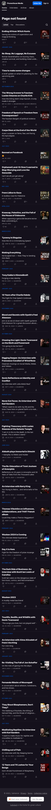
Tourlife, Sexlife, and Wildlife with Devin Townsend (18, 618)
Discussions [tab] (20, 25)
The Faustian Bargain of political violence (18, 118)
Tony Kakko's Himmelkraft (15, 275)
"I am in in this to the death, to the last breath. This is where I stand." (17, 433)
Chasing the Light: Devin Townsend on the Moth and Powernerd (19, 341)
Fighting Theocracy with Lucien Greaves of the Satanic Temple (17, 427)
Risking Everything (11, 252)
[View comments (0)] (14, 42)
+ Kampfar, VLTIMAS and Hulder (15, 454)
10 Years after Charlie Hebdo (16, 295)
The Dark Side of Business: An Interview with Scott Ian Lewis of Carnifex (18, 572)
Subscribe (37, 3)
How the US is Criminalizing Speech (16, 241)
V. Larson (19, 326)
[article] (25, 37)
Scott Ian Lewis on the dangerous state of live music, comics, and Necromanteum (19, 579)
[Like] (3, 246)
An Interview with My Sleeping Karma (17, 753)
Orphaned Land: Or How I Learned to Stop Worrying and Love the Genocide (20, 170)
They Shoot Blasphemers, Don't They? (17, 706)
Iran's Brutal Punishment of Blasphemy (18, 771)
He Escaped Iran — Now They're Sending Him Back (18, 256)
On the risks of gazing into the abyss (17, 665)
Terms (30, 793)
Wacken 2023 (9, 597)
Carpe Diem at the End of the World (19, 130)
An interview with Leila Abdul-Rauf (16, 384)
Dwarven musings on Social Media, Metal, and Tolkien (19, 365)
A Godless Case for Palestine (13, 196)
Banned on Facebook (12, 152)
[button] (4, 7)
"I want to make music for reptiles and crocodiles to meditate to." (17, 736)
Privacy (23, 793)
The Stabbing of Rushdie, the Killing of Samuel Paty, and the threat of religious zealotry (18, 711)
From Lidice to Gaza (11, 193)
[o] (45, 34)
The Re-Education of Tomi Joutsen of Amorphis (19, 467)
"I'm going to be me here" (12, 346)
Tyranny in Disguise (12, 237)
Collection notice (40, 793)
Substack (13, 805)
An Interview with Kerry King (16, 486)
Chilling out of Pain (11, 750)
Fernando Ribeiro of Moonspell (17, 682)
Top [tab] (12, 25)
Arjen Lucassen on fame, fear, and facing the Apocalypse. (18, 134)
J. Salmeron (16, 104)
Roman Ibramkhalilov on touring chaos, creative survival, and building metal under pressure (19, 57)
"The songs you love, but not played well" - (19, 623)
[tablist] (14, 24)
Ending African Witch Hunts (16, 31)
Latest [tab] (5, 25)
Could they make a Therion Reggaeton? (18, 517)
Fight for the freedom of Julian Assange (18, 552)
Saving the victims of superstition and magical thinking (17, 35)
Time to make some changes (16, 70)
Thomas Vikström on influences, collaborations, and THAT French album (18, 512)
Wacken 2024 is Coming (14, 534)
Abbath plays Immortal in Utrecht (18, 451)
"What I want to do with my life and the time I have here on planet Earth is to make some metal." (19, 408)
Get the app (37, 799)
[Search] (46, 24)
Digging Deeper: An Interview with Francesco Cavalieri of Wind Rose (19, 359)
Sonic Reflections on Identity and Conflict (18, 379)
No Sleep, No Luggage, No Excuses (19, 53)
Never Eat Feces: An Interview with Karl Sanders (19, 402)
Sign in (46, 3)
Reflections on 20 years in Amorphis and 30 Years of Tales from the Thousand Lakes (20, 473)
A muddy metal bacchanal (12, 600)
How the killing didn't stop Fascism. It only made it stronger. (19, 100)
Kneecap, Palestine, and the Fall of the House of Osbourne (19, 214)
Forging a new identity (11, 278)
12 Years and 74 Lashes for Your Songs (17, 766)
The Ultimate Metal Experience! (14, 537)
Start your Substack (19, 799)
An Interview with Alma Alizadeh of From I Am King (19, 641)
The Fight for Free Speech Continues (16, 298)
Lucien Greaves (30, 104)
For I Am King (7, 646)
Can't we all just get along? (13, 176)
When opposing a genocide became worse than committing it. (19, 219)
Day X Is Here (8, 549)
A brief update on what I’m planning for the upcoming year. (19, 74)
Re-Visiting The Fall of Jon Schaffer (19, 662)
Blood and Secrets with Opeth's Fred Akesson (20, 316)
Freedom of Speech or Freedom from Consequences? (20, 114)
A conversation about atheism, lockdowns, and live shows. (19, 686)
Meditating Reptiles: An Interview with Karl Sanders (18, 731)
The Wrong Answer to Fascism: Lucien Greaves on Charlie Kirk (17, 94)
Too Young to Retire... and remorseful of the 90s (19, 490)
